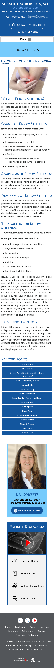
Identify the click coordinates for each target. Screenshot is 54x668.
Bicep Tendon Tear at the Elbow (27, 398)
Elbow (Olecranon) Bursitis (27, 380)
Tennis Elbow (27, 364)
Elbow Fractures (27, 402)
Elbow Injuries (27, 406)
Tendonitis (27, 428)
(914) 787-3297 (30, 32)
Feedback (13, 631)
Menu (23, 39)
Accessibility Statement (27, 635)
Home (4, 61)
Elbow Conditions (36, 61)
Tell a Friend (27, 631)
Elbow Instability (27, 389)
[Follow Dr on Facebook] (20, 620)
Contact (41, 631)
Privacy (33, 627)
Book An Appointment (29, 25)
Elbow (23, 61)
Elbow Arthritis (27, 385)
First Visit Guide (29, 561)
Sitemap (44, 627)
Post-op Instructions (32, 586)
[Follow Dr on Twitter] (27, 620)
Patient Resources (27, 526)
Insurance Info (28, 598)
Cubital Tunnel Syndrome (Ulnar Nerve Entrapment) (27, 375)
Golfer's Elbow (27, 368)
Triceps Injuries (27, 419)
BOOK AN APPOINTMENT (29, 510)
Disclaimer (20, 627)
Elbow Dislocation (27, 393)
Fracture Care (27, 432)
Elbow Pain (27, 411)
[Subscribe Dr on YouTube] (34, 620)
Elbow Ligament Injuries (27, 415)
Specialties (14, 61)
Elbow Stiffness (27, 424)
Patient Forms (28, 573)
